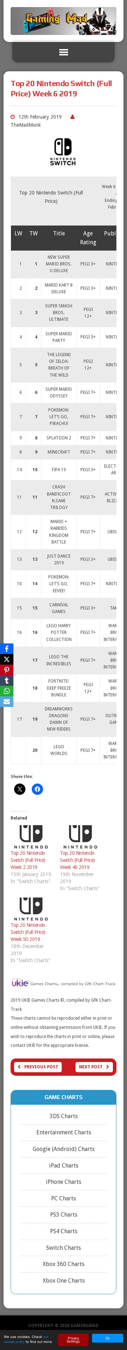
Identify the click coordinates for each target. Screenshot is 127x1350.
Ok (107, 1338)
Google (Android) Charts (64, 1149)
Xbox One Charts (64, 1280)
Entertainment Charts (63, 1132)
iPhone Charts (63, 1181)
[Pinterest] (6, 670)
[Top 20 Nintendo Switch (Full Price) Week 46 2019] (81, 837)
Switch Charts (63, 1247)
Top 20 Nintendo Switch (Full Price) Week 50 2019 (28, 932)
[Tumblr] (6, 680)
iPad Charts (63, 1165)
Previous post (41, 1066)
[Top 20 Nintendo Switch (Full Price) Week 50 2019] (32, 910)
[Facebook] (6, 648)
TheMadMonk (26, 125)
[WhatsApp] (6, 691)
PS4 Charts (63, 1231)
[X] (6, 659)
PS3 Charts (63, 1214)
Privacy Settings (73, 1340)
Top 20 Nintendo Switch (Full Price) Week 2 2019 (28, 860)
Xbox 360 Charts (63, 1264)
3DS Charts (64, 1116)
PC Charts (63, 1198)
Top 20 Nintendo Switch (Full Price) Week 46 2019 (77, 860)
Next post (91, 1066)
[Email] (6, 701)
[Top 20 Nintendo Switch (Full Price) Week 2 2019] (32, 837)
